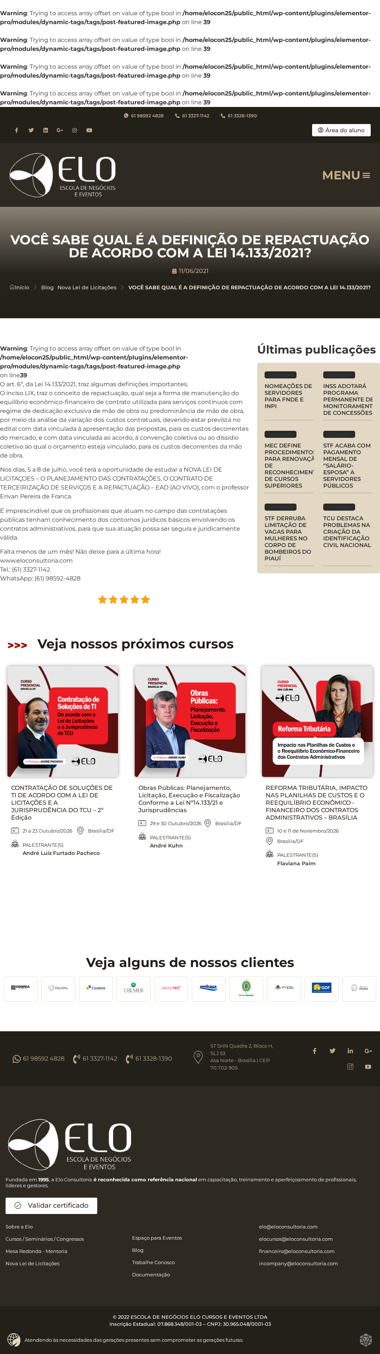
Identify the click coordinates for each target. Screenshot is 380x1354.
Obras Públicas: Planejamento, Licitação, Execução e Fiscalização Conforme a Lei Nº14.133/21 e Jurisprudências (189, 799)
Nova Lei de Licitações (87, 287)
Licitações (280, 375)
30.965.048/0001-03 (247, 1324)
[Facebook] (314, 1050)
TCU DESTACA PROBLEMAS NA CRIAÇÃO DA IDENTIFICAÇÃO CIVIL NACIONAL (347, 532)
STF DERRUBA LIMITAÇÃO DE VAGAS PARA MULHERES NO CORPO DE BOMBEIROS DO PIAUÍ (288, 538)
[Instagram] (75, 130)
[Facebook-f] (16, 130)
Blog (47, 287)
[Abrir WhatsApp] (18, 1335)
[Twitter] (31, 130)
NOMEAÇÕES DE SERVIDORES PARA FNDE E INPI (288, 396)
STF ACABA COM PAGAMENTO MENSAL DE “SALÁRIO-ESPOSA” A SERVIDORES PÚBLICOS (347, 465)
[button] (366, 175)
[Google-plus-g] (60, 130)
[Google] (368, 1050)
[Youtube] (89, 130)
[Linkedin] (45, 130)
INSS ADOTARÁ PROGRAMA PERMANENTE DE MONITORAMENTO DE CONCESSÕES (350, 399)
